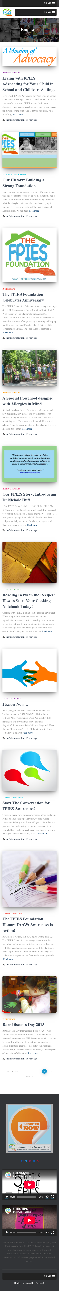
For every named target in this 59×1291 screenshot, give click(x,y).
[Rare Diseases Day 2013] (29, 994)
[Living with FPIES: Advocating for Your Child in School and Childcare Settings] (29, 56)
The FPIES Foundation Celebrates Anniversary (23, 297)
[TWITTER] (26, 1161)
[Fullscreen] (52, 1196)
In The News (8, 288)
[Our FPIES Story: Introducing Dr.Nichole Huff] (29, 464)
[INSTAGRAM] (30, 1161)
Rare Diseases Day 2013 (23, 1024)
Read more (18, 114)
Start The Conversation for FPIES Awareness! (26, 806)
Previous (13, 1071)
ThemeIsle (40, 1283)
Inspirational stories (14, 174)
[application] (29, 1184)
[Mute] (47, 1196)
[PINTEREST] (38, 1161)
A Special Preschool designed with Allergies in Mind (28, 401)
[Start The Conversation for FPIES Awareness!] (29, 770)
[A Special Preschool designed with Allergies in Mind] (29, 368)
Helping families (11, 72)
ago (31, 119)
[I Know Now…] (29, 670)
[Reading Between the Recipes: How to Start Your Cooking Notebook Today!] (29, 562)
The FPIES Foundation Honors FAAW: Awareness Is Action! (27, 924)
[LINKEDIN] (34, 1161)
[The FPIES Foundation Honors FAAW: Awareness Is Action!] (29, 879)
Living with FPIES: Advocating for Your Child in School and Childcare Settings (28, 84)
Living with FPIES (11, 589)
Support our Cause (12, 797)
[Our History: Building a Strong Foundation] (29, 150)
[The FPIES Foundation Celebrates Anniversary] (29, 255)
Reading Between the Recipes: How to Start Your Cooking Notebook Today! (28, 600)
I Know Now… (15, 704)
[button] (47, 3)
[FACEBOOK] (22, 1161)
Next (28, 1076)
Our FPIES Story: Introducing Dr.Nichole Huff (29, 497)
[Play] (6, 1196)
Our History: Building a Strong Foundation (23, 183)
